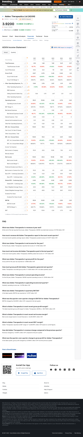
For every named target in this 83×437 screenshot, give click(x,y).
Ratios (40, 40)
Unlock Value (68, 23)
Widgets (5, 393)
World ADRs (55, 7)
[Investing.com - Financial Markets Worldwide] (8, 1)
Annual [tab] (6, 52)
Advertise (46, 386)
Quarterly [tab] (13, 52)
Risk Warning (78, 433)
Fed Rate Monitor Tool (76, 7)
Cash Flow (35, 40)
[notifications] (77, 1)
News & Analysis (20, 36)
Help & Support (48, 389)
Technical (39, 36)
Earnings (46, 40)
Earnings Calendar (21, 7)
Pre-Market (36, 7)
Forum (46, 36)
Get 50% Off (57, 1)
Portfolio (5, 389)
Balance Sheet (27, 40)
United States (30, 7)
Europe (68, 7)
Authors (46, 393)
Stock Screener (12, 7)
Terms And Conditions (57, 433)
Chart (11, 36)
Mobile (4, 386)
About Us (46, 383)
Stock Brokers (63, 7)
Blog (4, 383)
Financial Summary (6, 40)
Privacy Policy (68, 433)
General (4, 36)
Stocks (5, 7)
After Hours (43, 7)
